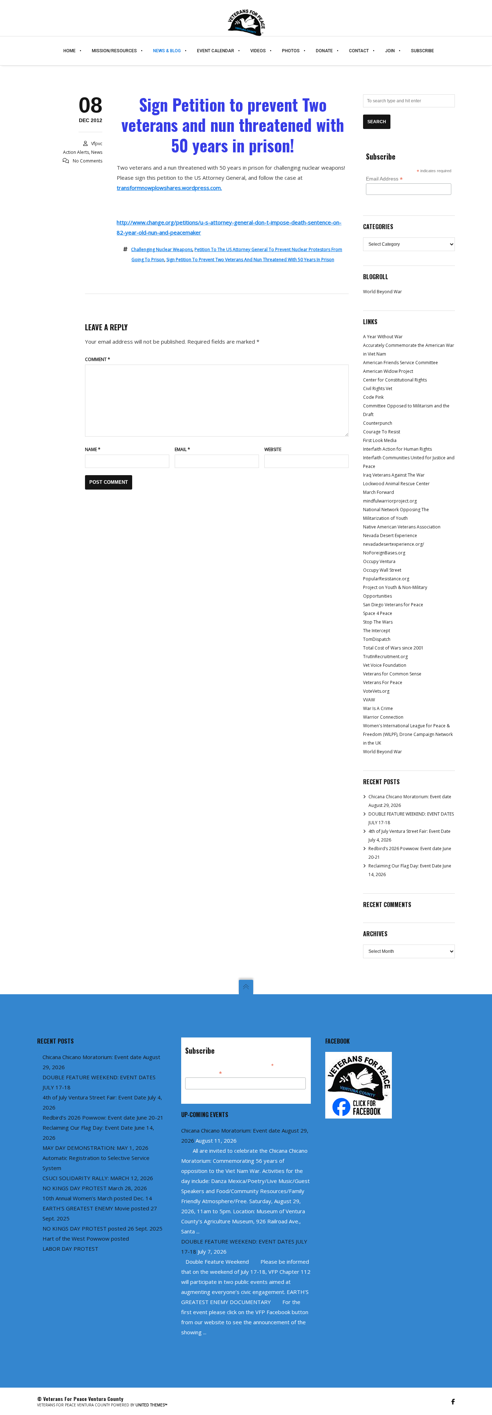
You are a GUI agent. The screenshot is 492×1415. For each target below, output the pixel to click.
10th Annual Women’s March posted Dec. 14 (97, 1198)
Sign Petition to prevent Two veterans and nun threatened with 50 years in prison (250, 259)
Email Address (384, 178)
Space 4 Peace (377, 613)
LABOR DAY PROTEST (70, 1248)
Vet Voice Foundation (384, 665)
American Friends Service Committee (400, 363)
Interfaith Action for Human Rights (397, 449)
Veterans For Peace (382, 682)
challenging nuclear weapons (161, 249)
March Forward (378, 492)
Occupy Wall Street (382, 570)
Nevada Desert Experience (390, 535)
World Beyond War (382, 292)
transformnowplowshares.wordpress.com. (169, 187)
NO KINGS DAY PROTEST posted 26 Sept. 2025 (102, 1228)
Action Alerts (76, 152)
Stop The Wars (378, 622)
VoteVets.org (376, 691)
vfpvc (96, 143)
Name (92, 449)
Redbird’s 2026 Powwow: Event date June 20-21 (103, 1117)
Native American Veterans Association (401, 527)
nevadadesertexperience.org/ (393, 544)
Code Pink (373, 397)
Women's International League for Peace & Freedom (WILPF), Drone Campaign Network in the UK (408, 734)
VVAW (369, 700)
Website (272, 449)
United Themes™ (151, 1404)
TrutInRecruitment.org (385, 656)
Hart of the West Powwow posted (86, 1238)
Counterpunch (377, 423)
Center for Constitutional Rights (395, 380)
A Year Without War (383, 337)
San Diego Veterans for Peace (393, 605)
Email (182, 449)
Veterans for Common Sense (392, 674)
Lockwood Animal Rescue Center (396, 484)
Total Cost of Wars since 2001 (393, 648)
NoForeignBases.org (384, 553)
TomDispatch (376, 639)
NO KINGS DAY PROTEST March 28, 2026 (95, 1188)
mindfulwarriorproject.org (390, 501)
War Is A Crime (378, 708)
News (96, 152)
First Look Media (380, 440)
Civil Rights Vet (377, 388)
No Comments (87, 161)
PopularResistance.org (386, 579)
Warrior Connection (383, 717)
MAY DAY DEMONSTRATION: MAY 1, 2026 (95, 1147)
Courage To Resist (381, 432)
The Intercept (376, 631)
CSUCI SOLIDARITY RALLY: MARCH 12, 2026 (98, 1178)
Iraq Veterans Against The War (394, 475)
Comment (97, 359)
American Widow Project (388, 371)
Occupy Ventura (379, 561)
